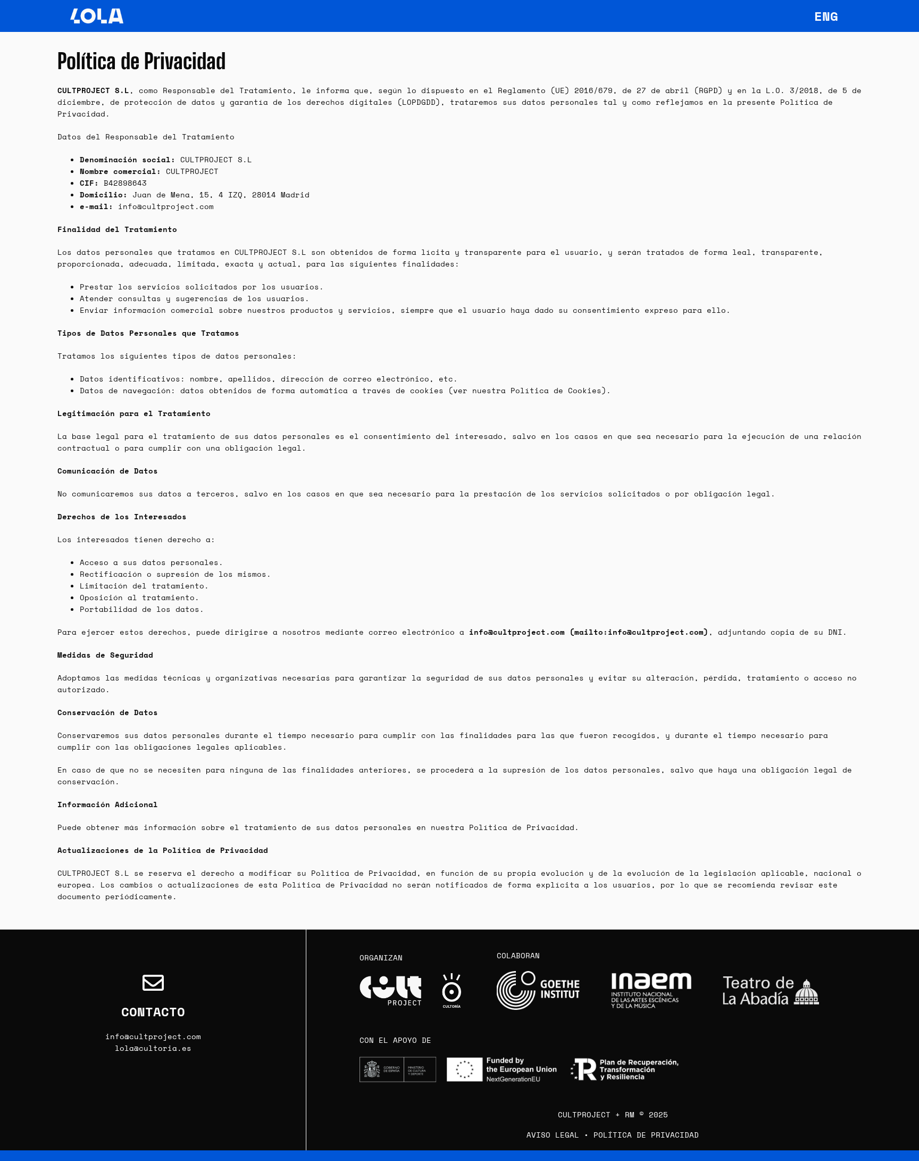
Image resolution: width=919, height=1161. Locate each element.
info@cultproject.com (153, 1036)
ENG (826, 16)
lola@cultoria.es (153, 1048)
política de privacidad (646, 1134)
